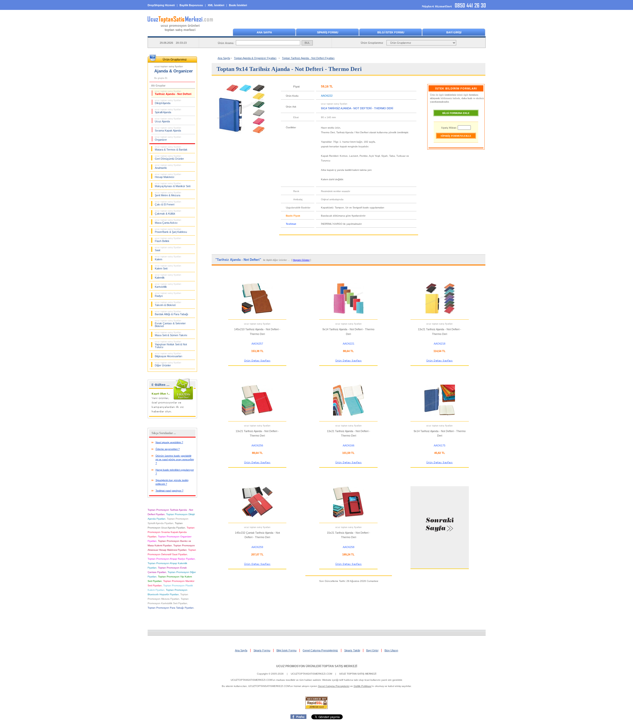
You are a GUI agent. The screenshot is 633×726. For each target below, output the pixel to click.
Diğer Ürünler (168, 364)
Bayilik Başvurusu (191, 5)
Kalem (168, 258)
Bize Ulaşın (391, 650)
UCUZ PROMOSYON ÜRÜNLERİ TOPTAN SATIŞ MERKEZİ (316, 666)
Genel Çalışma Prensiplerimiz (320, 650)
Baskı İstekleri (238, 5)
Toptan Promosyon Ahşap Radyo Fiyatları (171, 558)
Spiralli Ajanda (168, 111)
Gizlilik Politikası (362, 686)
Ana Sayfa (224, 58)
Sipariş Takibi (352, 650)
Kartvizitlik (168, 285)
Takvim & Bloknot (168, 304)
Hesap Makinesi (168, 175)
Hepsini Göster (301, 260)
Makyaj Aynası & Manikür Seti (172, 185)
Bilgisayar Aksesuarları (168, 355)
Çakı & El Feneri (168, 203)
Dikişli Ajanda (168, 102)
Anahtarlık (168, 166)
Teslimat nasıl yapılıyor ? (169, 490)
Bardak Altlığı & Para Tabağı (171, 313)
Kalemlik (168, 276)
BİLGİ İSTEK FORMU (390, 32)
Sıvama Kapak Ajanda (168, 129)
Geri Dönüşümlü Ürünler (169, 157)
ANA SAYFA (264, 32)
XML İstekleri (216, 5)
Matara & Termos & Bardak (171, 148)
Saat (168, 249)
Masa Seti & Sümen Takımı (171, 334)
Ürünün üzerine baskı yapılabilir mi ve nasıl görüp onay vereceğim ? (175, 459)
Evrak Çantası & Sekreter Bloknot (170, 323)
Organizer (168, 138)
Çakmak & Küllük (168, 212)
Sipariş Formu (261, 650)
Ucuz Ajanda (168, 120)
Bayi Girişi (372, 650)
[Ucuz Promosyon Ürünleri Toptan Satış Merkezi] (180, 22)
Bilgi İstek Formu (286, 650)
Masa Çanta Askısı (168, 221)
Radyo (168, 294)
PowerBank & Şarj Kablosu (171, 230)
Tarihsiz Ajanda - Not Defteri (173, 92)
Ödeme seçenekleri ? (168, 449)
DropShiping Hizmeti (161, 5)
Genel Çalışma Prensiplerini (333, 686)
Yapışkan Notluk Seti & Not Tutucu (171, 344)
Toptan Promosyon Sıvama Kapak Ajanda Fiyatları (171, 532)
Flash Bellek (168, 239)
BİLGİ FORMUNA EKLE (456, 113)
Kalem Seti (168, 267)
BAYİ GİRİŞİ (453, 32)
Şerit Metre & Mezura (168, 194)
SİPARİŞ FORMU (327, 32)
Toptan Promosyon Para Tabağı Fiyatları (171, 607)
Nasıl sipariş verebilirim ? (169, 442)
